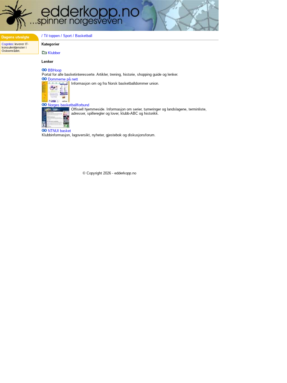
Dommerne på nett (63, 79)
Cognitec (8, 44)
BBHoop (54, 70)
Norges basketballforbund (68, 105)
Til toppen (52, 36)
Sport (67, 36)
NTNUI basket (59, 131)
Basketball (83, 36)
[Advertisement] (109, 154)
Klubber (54, 53)
